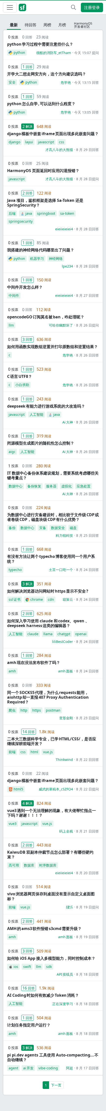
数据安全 (58, 527)
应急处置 (83, 486)
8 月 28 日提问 (87, 179)
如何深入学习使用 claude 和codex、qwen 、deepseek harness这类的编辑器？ (48, 623)
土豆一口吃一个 (61, 569)
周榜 (47, 25)
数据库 (29, 865)
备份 (12, 527)
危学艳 (66, 82)
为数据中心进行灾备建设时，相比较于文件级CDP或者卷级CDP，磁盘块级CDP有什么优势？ (53, 517)
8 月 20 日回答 (87, 873)
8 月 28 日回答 (87, 229)
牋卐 (69, 907)
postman (53, 710)
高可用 (14, 865)
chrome (36, 599)
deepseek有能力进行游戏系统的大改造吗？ (46, 406)
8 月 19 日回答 (87, 936)
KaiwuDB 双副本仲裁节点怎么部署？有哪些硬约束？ (50, 854)
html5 (18, 789)
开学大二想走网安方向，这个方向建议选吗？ (46, 74)
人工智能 (36, 414)
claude (32, 633)
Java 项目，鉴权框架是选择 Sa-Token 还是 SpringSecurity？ (45, 203)
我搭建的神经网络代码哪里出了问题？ (40, 250)
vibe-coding (48, 1068)
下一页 (56, 1085)
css (61, 142)
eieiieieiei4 (64, 229)
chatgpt (63, 633)
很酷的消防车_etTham (53, 52)
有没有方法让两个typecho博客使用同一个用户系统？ (51, 559)
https (36, 710)
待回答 (30, 25)
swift (27, 966)
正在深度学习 (62, 1003)
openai (81, 633)
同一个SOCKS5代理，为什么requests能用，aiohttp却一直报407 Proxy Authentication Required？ (48, 697)
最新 (14, 25)
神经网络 (56, 258)
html (34, 752)
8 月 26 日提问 (87, 325)
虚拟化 (66, 486)
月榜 (62, 25)
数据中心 (15, 486)
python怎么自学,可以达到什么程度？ (41, 103)
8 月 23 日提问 (87, 718)
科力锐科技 (64, 535)
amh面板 (65, 671)
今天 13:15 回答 (86, 82)
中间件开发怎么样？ (25, 287)
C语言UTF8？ (19, 376)
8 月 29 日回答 (87, 149)
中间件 (14, 295)
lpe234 (67, 266)
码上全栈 (66, 831)
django (14, 142)
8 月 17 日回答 (87, 1068)
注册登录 (92, 7)
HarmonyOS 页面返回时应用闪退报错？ (43, 170)
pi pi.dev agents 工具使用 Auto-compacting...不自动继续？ (52, 1057)
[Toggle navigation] (10, 7)
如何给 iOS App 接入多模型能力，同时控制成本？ (51, 958)
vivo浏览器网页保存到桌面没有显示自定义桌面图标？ (51, 896)
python (19, 52)
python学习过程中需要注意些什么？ (40, 44)
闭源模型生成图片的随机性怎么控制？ (40, 443)
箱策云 (68, 599)
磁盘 (73, 527)
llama (48, 633)
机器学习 (37, 258)
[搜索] (73, 7)
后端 (12, 213)
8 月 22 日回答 (87, 759)
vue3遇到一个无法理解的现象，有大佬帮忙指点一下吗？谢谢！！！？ (51, 813)
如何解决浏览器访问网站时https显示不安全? (47, 591)
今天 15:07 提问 (86, 52)
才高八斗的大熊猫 (59, 149)
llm (11, 325)
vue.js (48, 752)
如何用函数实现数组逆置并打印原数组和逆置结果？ (52, 346)
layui (29, 142)
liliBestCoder (62, 641)
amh (12, 671)
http (23, 710)
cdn (51, 599)
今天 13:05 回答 (86, 112)
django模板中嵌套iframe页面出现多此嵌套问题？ (53, 133)
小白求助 (22, 384)
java (28, 213)
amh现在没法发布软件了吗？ (33, 662)
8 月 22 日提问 (87, 789)
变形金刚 (66, 718)
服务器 (51, 486)
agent (13, 1068)
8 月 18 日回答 (87, 974)
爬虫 (12, 710)
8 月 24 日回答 (87, 569)
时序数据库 (47, 865)
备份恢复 (34, 486)
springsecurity (21, 221)
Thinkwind (64, 759)
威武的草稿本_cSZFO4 (56, 789)
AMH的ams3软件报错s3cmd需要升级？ (44, 928)
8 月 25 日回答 (87, 535)
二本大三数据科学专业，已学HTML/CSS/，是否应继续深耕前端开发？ (51, 741)
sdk (49, 966)
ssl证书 (14, 599)
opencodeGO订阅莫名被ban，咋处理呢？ (45, 317)
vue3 (13, 823)
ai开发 (28, 1068)
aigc (12, 451)
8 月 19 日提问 (87, 907)
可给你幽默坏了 (61, 325)
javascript (46, 142)
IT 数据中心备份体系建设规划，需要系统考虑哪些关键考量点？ (53, 475)
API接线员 (65, 974)
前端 (12, 752)
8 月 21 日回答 (87, 831)
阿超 (69, 1068)
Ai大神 (67, 422)
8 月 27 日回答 (87, 295)
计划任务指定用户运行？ (29, 1025)
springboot (46, 213)
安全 (12, 82)
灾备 (42, 527)
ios (16, 966)
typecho (15, 569)
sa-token (67, 213)
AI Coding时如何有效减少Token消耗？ (43, 995)
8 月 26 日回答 (87, 355)
